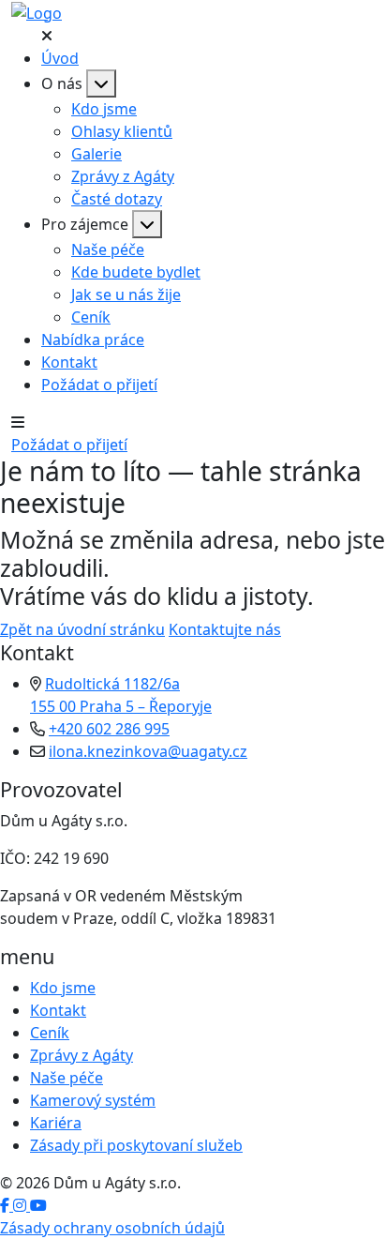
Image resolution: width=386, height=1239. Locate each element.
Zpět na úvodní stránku (82, 629)
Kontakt (69, 362)
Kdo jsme (104, 108)
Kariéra (56, 1122)
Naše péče (107, 249)
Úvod (60, 58)
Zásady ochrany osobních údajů (112, 1227)
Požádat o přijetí (99, 384)
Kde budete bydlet (135, 272)
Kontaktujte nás (225, 629)
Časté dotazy (116, 199)
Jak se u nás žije (126, 294)
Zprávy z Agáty (122, 176)
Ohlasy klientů (121, 131)
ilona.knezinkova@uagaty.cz (148, 751)
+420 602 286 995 (109, 728)
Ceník (91, 317)
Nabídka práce (92, 339)
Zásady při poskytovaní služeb (136, 1145)
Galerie (96, 154)
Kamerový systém (93, 1100)
